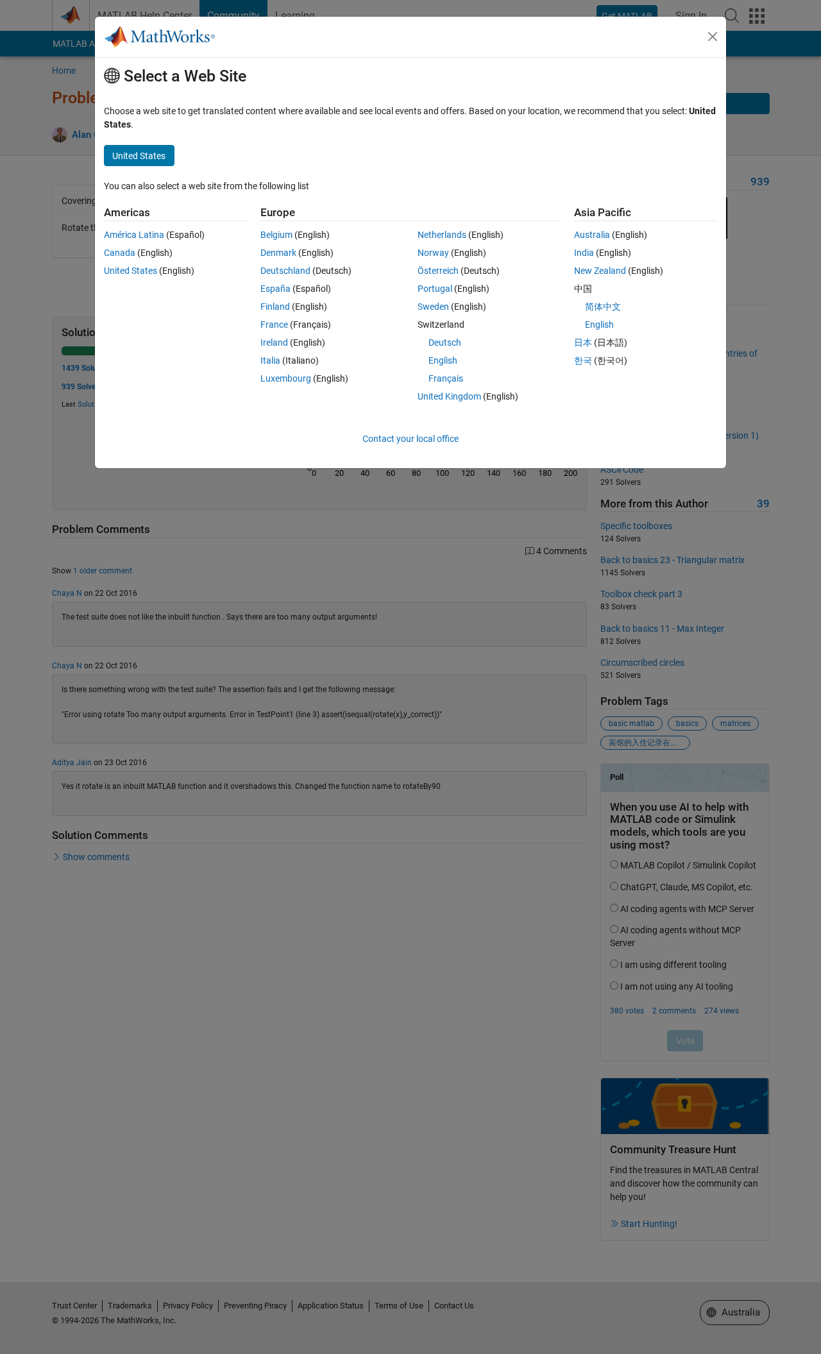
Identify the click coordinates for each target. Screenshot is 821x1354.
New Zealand (600, 271)
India (584, 253)
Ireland (274, 342)
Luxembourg (285, 378)
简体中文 (603, 306)
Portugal (435, 288)
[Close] (713, 37)
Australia (592, 235)
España (275, 288)
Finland (275, 306)
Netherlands (442, 235)
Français (445, 378)
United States (130, 271)
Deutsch (444, 342)
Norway (433, 253)
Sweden (433, 306)
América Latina (134, 235)
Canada (119, 253)
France (274, 324)
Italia (270, 360)
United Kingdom (449, 396)
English (442, 360)
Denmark (278, 253)
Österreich (438, 271)
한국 (583, 360)
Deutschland (285, 271)
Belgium (276, 235)
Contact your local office (410, 439)
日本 (583, 342)
